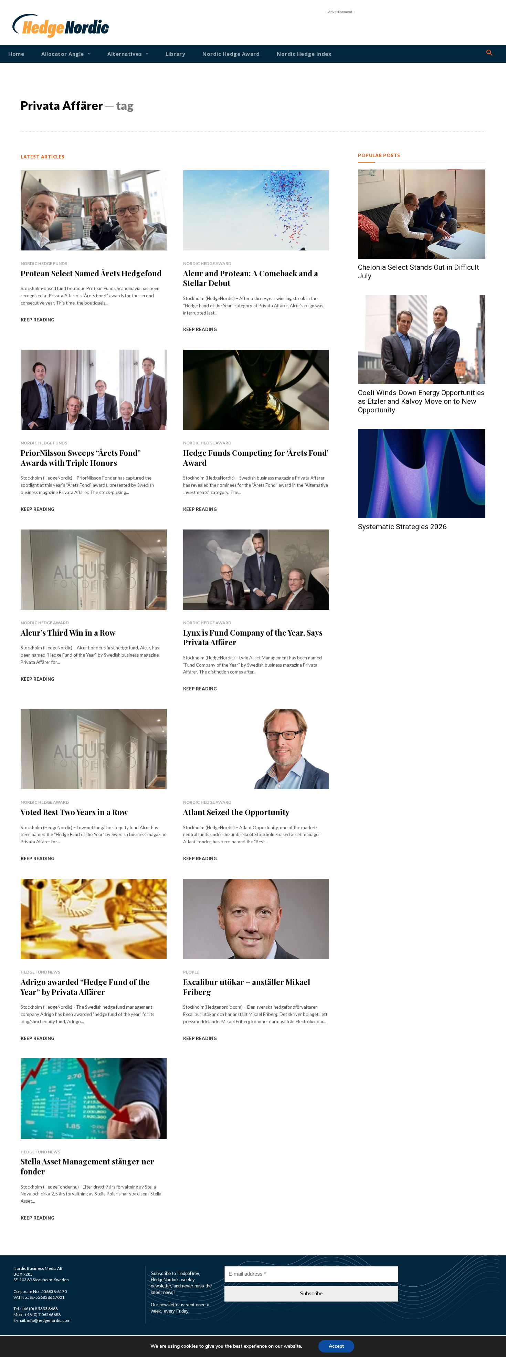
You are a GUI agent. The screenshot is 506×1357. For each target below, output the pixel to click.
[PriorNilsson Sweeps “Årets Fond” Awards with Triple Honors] (94, 390)
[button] (489, 53)
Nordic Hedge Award (207, 263)
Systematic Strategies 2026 (402, 527)
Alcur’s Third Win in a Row (68, 632)
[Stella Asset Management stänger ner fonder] (94, 1098)
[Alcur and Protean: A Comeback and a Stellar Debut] (256, 210)
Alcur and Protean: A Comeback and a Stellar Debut (250, 278)
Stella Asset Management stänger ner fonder (87, 1166)
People (191, 972)
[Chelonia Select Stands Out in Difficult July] (421, 214)
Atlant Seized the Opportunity (236, 812)
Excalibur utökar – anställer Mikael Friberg (246, 987)
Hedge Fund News (40, 972)
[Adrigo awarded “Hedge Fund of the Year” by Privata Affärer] (94, 919)
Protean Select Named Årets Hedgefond (91, 273)
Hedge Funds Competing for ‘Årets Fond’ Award (255, 458)
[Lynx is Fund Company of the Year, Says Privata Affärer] (256, 570)
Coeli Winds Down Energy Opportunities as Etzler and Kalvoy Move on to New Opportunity (421, 401)
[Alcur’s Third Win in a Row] (94, 570)
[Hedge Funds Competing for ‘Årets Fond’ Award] (256, 390)
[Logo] (33, 26)
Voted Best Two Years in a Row (74, 812)
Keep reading (37, 319)
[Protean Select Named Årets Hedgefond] (94, 210)
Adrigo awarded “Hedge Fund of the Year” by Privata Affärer (85, 987)
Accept (336, 1346)
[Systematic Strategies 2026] (421, 473)
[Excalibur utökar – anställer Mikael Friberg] (256, 919)
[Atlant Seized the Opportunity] (256, 749)
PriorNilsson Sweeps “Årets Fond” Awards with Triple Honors (81, 458)
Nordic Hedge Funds (44, 263)
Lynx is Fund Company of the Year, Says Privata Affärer (253, 637)
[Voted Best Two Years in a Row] (94, 749)
